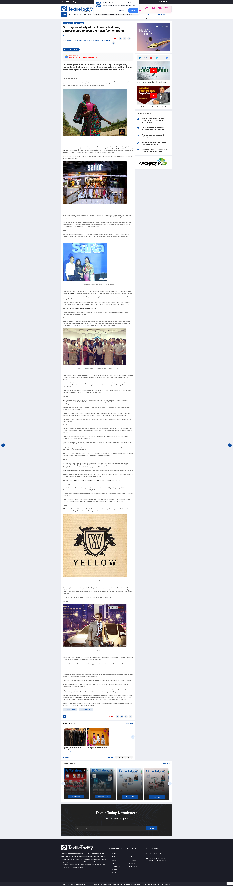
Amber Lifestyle (122, 149)
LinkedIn (133, 854)
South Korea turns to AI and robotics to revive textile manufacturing (154, 150)
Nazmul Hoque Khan (82, 697)
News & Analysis (74, 14)
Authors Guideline (145, 2)
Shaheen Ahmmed (68, 470)
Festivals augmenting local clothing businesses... (72, 748)
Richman (65, 657)
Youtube (133, 860)
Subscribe (151, 828)
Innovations (114, 14)
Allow (133, 10)
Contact (114, 860)
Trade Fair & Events (86, 2)
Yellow (65, 509)
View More (129, 723)
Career (139, 884)
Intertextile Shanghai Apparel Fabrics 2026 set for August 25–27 (154, 143)
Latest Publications (70, 764)
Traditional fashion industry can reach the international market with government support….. (96, 480)
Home (64, 14)
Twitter (133, 863)
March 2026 (165, 797)
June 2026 (84, 797)
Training (122, 884)
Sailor (64, 150)
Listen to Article (72, 49)
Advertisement (151, 884)
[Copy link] (113, 43)
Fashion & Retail (100, 14)
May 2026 (111, 796)
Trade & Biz (87, 14)
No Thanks (122, 10)
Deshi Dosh (66, 488)
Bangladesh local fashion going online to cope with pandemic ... (97, 748)
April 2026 (138, 796)
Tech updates (126, 14)
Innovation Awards (161, 14)
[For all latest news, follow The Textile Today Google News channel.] (131, 757)
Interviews (65, 19)
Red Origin (66, 400)
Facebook (134, 857)
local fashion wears (70, 709)
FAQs (113, 863)
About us (97, 884)
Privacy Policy (116, 866)
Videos (158, 884)
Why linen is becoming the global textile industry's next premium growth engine (153, 120)
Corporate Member (130, 884)
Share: (114, 38)
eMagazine (76, 2)
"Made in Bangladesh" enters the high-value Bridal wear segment (153, 128)
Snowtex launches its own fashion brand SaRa (83, 308)
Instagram (134, 866)
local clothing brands (86, 709)
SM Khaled (71, 293)
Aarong (67, 152)
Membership (149, 14)
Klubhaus (81, 323)
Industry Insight (79, 23)
